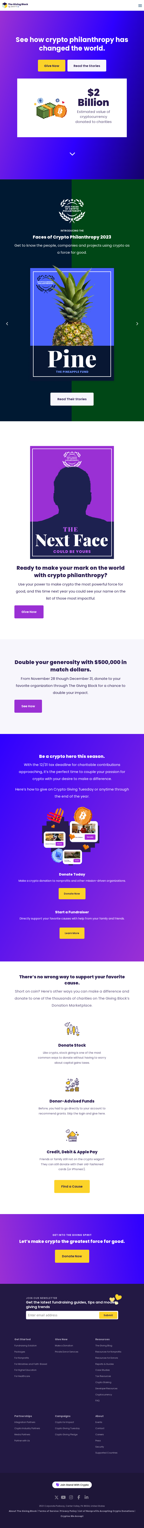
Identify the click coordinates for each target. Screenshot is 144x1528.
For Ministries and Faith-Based (30, 1364)
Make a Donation (64, 1345)
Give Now (51, 66)
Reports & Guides (104, 1364)
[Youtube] (63, 1497)
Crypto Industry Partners (27, 1428)
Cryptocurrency (103, 1394)
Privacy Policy (68, 1511)
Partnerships (23, 1416)
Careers (99, 1434)
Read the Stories (87, 66)
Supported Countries (106, 1452)
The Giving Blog (103, 1345)
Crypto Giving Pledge (66, 1434)
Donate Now (72, 893)
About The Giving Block (23, 1511)
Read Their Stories (72, 399)
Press (98, 1440)
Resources (102, 1339)
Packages (19, 1351)
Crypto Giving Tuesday (67, 1428)
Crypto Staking (103, 1382)
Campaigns (62, 1416)
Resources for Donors (106, 1357)
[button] (7, 323)
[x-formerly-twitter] (56, 1497)
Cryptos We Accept (72, 1516)
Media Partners (22, 1434)
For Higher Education (25, 1369)
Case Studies (102, 1369)
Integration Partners (24, 1422)
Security (99, 1446)
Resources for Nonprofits (108, 1351)
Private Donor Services (66, 1351)
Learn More (72, 933)
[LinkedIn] (86, 1497)
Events (98, 1422)
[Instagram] (71, 1497)
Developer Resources (106, 1388)
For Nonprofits (21, 1357)
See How (28, 706)
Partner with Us (22, 1440)
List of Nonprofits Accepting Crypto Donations (106, 1511)
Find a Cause (72, 1186)
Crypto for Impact (64, 1422)
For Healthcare (22, 1376)
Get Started (22, 1339)
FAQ (97, 1400)
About (99, 1416)
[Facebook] (79, 1497)
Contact (99, 1428)
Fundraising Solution (25, 1345)
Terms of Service (48, 1511)
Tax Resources (103, 1376)
